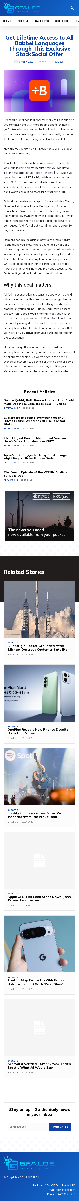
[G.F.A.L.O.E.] (16, 62)
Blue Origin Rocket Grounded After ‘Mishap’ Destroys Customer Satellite (37, 648)
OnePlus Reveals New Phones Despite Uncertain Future (37, 731)
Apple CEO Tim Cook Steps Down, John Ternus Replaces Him (39, 899)
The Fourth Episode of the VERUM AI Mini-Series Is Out (35, 473)
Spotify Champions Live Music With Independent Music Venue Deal (36, 815)
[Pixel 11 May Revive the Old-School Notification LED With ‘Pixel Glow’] (39, 944)
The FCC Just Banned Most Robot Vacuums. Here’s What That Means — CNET (36, 439)
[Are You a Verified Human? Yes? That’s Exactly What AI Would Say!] (39, 1027)
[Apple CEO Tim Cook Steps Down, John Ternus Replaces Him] (39, 860)
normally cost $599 (51, 313)
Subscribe (60, 1126)
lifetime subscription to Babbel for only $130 (32, 172)
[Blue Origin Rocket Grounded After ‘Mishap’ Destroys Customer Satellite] (39, 609)
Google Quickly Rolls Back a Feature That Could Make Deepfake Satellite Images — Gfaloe (39, 402)
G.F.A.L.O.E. (27, 62)
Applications (11, 480)
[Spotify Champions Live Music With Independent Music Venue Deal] (39, 776)
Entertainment (12, 408)
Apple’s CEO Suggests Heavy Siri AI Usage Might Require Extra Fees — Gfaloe (35, 456)
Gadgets (60, 62)
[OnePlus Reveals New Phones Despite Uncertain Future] (39, 693)
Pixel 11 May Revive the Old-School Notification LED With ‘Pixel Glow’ (35, 982)
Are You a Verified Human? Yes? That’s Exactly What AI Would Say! (39, 1066)
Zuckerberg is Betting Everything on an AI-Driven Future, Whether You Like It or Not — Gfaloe (36, 421)
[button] (72, 8)
